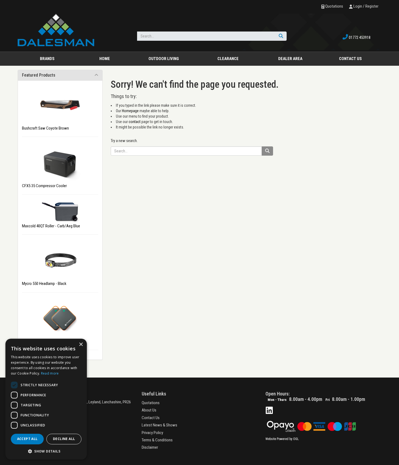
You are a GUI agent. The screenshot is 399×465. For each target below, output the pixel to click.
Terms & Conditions (157, 440)
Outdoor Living (163, 58)
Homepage (130, 111)
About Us (149, 410)
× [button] (81, 345)
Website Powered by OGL (282, 439)
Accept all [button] (27, 438)
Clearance (228, 58)
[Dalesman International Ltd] (56, 29)
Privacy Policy (152, 432)
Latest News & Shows (159, 425)
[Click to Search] (281, 36)
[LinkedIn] (269, 411)
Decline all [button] (64, 438)
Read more (50, 373)
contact (135, 122)
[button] (46, 451)
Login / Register (365, 6)
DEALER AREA (290, 58)
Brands (47, 58)
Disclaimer (150, 447)
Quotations (333, 6)
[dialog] (46, 399)
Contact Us (151, 417)
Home (104, 58)
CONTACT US (350, 58)
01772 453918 (359, 37)
